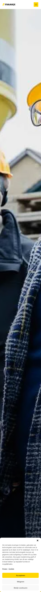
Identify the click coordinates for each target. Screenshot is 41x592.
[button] (37, 540)
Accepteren (20, 575)
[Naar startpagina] (9, 4)
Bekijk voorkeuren (20, 588)
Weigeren (20, 581)
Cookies (11, 569)
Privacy (4, 569)
